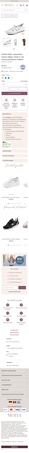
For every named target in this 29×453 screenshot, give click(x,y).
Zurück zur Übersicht (10, 16)
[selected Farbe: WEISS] (11, 78)
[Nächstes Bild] (25, 49)
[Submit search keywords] (25, 10)
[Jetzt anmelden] (22, 287)
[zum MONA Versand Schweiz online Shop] (14, 402)
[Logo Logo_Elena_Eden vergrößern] (6, 144)
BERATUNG (5, 389)
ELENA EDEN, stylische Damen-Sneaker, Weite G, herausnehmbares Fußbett (11, 197)
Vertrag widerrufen (12, 365)
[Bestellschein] (23, 5)
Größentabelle (23, 81)
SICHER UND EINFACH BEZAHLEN (12, 375)
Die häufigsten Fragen (13, 355)
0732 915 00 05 (14, 342)
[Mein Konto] (17, 5)
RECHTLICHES (6, 380)
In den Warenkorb (15, 93)
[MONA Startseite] (9, 5)
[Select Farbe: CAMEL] (3, 78)
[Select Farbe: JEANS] (5, 78)
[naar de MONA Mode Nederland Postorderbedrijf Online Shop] (18, 402)
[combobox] (14, 10)
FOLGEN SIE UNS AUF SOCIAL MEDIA (13, 394)
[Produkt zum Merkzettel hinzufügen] (18, 89)
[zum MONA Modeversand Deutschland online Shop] (10, 402)
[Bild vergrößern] (22, 33)
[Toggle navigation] (2, 5)
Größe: (3, 81)
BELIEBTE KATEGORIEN (9, 371)
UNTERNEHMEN (6, 385)
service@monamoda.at (15, 348)
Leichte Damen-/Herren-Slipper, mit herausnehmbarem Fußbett (11, 239)
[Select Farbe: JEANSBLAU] (8, 78)
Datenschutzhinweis (14, 291)
